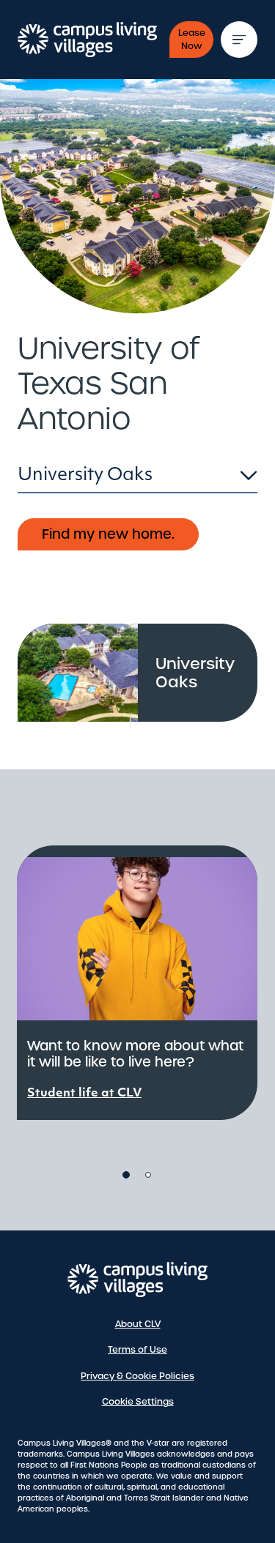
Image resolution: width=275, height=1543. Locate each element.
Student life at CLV (84, 1093)
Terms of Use (137, 1350)
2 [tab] (148, 1175)
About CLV (138, 1324)
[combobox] (137, 479)
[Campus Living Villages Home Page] (137, 1279)
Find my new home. (108, 534)
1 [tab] (126, 1174)
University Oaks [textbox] (85, 476)
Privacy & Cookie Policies (137, 1376)
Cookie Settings (138, 1402)
